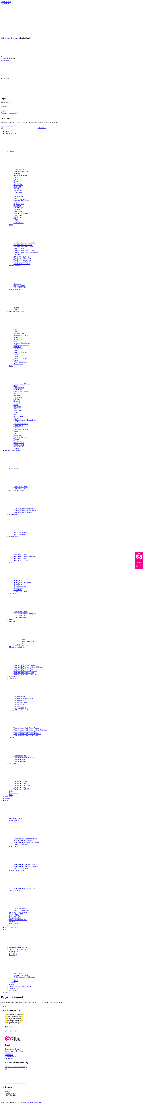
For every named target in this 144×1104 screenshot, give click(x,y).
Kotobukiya (17, 401)
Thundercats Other (19, 761)
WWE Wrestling (18, 223)
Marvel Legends (18, 248)
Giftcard (12, 953)
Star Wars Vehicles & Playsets (23, 698)
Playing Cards (18, 349)
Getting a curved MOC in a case (24, 977)
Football (12, 922)
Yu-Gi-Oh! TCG (14, 890)
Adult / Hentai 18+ (19, 288)
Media (15, 981)
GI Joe (15, 181)
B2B (6, 992)
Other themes (13, 793)
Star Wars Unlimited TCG (18, 920)
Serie (11, 225)
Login (3, 111)
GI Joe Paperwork (19, 586)
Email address (5, 102)
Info (6, 929)
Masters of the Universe (21, 200)
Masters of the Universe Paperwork (25, 671)
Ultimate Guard (18, 443)
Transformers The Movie (21, 264)
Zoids (11, 791)
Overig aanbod (18, 364)
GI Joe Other (17, 590)
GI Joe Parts (17, 584)
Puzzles (16, 354)
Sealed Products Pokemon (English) (25, 839)
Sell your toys (13, 988)
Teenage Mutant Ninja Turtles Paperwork (27, 734)
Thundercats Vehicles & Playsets (24, 757)
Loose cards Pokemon (20, 844)
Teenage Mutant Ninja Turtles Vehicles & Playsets (30, 730)
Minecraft (16, 202)
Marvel (15, 198)
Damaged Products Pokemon (23, 840)
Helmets (16, 308)
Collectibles (17, 284)
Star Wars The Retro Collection (23, 247)
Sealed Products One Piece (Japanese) (26, 866)
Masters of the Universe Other (23, 673)
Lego (11, 619)
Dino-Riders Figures (20, 532)
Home (7, 131)
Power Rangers (18, 207)
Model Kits (17, 347)
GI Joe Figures (18, 580)
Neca (15, 414)
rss (28, 1102)
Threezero (16, 439)
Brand (11, 366)
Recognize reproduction (21, 975)
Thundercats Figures (20, 756)
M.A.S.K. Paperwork (20, 645)
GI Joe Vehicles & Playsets (22, 582)
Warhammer (17, 221)
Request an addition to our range (16, 1067)
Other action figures (20, 362)
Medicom (16, 408)
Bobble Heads (18, 337)
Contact (11, 984)
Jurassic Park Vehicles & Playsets (24, 613)
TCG (7, 800)
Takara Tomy (17, 435)
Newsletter (8, 1058)
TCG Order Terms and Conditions (20, 986)
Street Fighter (17, 211)
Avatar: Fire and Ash (20, 169)
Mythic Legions (18, 204)
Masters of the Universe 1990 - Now (25, 675)
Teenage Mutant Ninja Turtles (23, 213)
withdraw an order (36, 1102)
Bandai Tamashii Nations (21, 384)
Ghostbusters (17, 183)
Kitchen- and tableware (21, 345)
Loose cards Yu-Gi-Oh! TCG (23, 910)
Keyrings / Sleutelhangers (22, 343)
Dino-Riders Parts (19, 534)
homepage (59, 1002)
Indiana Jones (18, 190)
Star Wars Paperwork (20, 702)
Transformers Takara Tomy (22, 258)
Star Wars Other (18, 706)
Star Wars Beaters (19, 704)
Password (4, 107)
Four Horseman (18, 388)
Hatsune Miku (18, 185)
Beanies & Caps (18, 333)
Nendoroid (17, 206)
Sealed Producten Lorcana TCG (24, 888)
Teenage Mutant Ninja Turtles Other (25, 736)
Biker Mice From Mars (21, 171)
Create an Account (7, 126)
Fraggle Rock (18, 177)
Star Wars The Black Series (22, 245)
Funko (15, 179)
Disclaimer (8, 1053)
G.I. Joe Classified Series (21, 256)
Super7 (15, 433)
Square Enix (17, 431)
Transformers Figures (20, 781)
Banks (15, 331)
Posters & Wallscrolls (20, 352)
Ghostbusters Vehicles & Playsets (24, 556)
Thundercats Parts (19, 759)
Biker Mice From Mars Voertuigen (24, 510)
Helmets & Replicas (16, 289)
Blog (15, 979)
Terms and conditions (12, 1049)
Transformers (17, 217)
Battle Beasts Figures (20, 487)
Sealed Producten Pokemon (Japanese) (26, 842)
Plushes (16, 350)
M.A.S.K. (16, 194)
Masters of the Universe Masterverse (25, 252)
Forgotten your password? (9, 113)
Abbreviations (18, 973)
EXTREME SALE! (11, 927)
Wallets (15, 360)
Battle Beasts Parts (19, 489)
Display (7, 798)
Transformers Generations (22, 260)
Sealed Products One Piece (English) (25, 864)
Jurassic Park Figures (20, 612)
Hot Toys (16, 188)
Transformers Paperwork (21, 785)
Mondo (15, 412)
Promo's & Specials (15, 819)
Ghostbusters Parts (19, 558)
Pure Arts (16, 422)
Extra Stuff (13, 955)
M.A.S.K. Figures (19, 639)
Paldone (16, 418)
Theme (11, 151)
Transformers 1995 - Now (22, 789)
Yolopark (16, 448)
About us (12, 983)
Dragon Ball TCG (15, 918)
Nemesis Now (18, 416)
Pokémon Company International (24, 420)
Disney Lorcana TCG (16, 870)
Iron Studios (17, 397)
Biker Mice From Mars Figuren (23, 509)
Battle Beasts (13, 468)
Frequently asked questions (18, 947)
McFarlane (17, 407)
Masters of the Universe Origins (24, 250)
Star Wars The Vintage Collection (24, 243)
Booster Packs (14, 923)
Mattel (15, 405)
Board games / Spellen (20, 335)
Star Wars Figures (19, 696)
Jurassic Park (17, 192)
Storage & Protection (20, 358)
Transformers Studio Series (22, 262)
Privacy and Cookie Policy (14, 1051)
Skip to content (6, 2)
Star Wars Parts (18, 700)
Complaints (9, 1055)
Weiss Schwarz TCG (16, 914)
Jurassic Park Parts (19, 615)
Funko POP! (17, 254)
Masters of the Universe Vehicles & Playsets (28, 667)
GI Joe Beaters (18, 588)
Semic (15, 427)
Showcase (8, 797)
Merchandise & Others (16, 311)
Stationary (16, 356)
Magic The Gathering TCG (18, 912)
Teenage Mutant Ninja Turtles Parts (25, 732)
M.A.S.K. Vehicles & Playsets (23, 641)
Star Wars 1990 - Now (20, 708)
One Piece (12, 846)
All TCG (12, 925)
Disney (15, 386)
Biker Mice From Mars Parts (22, 512)
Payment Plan (13, 951)
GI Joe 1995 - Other (20, 592)
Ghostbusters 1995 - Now (22, 560)
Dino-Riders (13, 514)
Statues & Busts (14, 266)
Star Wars (16, 209)
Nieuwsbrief (13, 990)
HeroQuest (17, 187)
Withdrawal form (10, 1057)
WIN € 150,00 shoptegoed (18, 949)
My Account (5, 60)
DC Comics (17, 173)
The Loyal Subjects (19, 437)
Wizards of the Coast (20, 446)
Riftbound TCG (14, 916)
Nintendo (12, 676)
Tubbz (15, 219)
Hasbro (15, 393)
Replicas (16, 309)
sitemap (23, 1102)
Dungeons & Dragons (20, 175)
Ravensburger (18, 426)
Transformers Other (19, 787)
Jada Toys (16, 399)
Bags (15, 330)
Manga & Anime (19, 196)
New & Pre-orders (11, 133)
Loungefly (16, 403)
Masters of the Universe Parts (23, 669)
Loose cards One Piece (21, 868)
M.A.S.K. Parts (18, 643)
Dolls (15, 341)
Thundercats (17, 215)
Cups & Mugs (18, 339)
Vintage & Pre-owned (12, 450)
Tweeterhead (17, 441)
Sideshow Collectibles (20, 429)
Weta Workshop (18, 445)
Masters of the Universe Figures (24, 665)
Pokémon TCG (14, 820)
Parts (11, 795)
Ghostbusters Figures (20, 554)
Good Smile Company (20, 391)
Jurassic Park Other (19, 617)
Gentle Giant (17, 389)
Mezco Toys (17, 410)
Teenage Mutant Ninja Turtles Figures (26, 728)
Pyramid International (20, 424)
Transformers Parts (19, 783)
